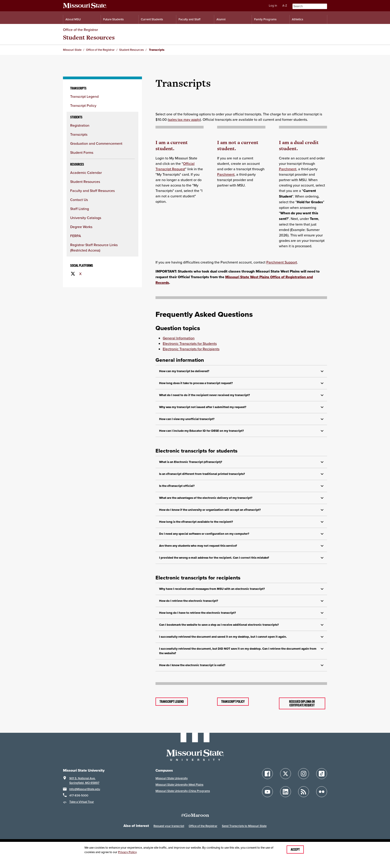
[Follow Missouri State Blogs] (303, 791)
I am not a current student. (237, 145)
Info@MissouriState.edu (84, 789)
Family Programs (265, 19)
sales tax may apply (184, 119)
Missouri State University (172, 778)
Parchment (225, 174)
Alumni (220, 19)
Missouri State (72, 50)
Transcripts (78, 134)
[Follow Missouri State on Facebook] (267, 773)
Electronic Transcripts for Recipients (191, 348)
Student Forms (81, 152)
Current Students (152, 19)
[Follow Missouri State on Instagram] (303, 773)
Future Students (113, 19)
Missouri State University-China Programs (183, 791)
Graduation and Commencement (96, 143)
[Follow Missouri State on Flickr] (321, 791)
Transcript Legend (84, 96)
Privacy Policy (127, 852)
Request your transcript (168, 826)
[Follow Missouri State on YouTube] (267, 791)
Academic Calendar (86, 172)
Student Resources (89, 37)
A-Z (284, 5)
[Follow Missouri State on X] (285, 773)
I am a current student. (172, 145)
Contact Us (79, 199)
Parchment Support (281, 262)
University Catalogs (85, 217)
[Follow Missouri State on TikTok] (321, 773)
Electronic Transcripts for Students (190, 343)
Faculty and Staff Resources (92, 190)
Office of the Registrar (80, 29)
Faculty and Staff (189, 19)
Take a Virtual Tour (81, 802)
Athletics (297, 19)
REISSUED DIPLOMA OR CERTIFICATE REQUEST (302, 703)
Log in (273, 5)
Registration (79, 125)
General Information (179, 338)
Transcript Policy (83, 105)
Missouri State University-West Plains (179, 784)
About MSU (73, 19)
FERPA (75, 235)
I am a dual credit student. (299, 145)
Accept (295, 849)
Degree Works (81, 226)
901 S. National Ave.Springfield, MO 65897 (84, 780)
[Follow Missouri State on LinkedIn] (285, 791)
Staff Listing (79, 208)
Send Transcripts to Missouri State (244, 826)
